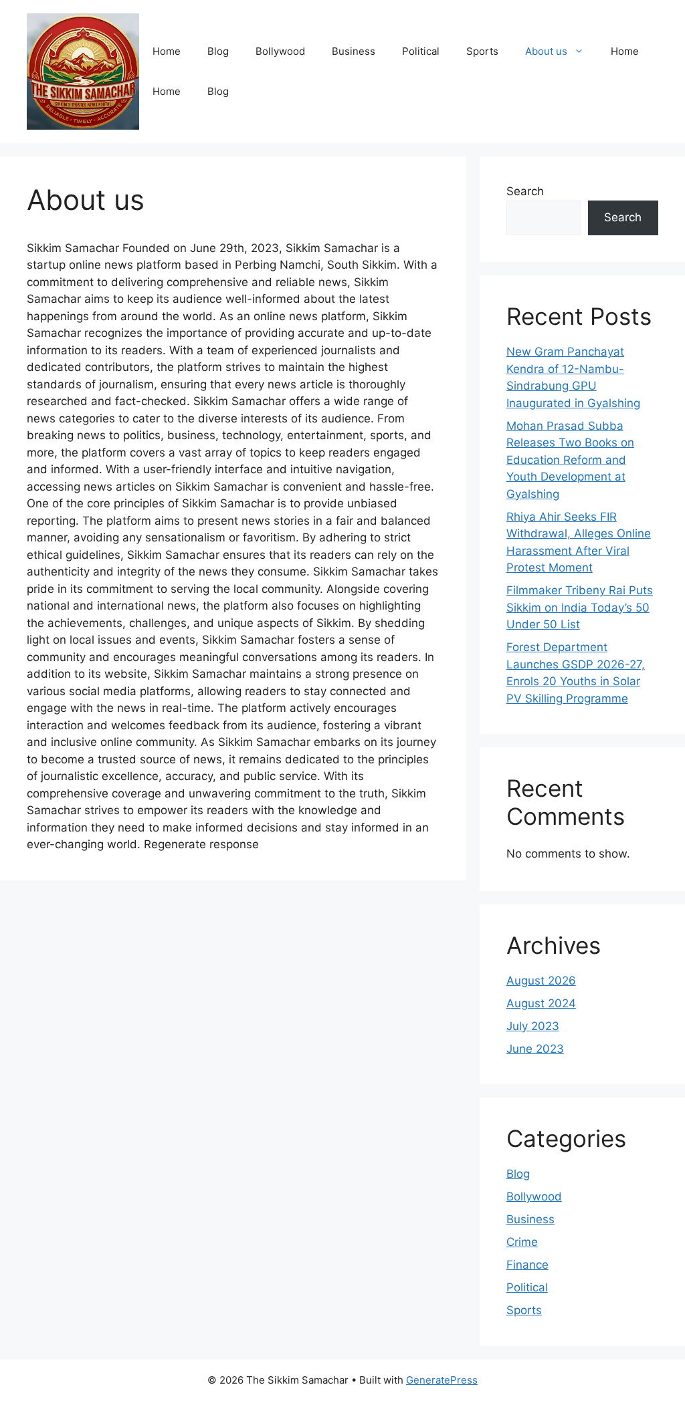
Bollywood (280, 51)
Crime (522, 1242)
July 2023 (532, 1026)
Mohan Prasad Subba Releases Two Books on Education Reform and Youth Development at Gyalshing (570, 460)
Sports (482, 51)
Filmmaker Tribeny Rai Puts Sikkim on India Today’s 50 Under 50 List (579, 607)
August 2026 (541, 980)
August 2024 (541, 1003)
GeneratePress (442, 1380)
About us (546, 51)
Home (167, 51)
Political (420, 51)
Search (525, 191)
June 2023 (535, 1048)
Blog (218, 51)
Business (353, 51)
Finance (527, 1264)
